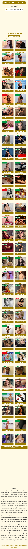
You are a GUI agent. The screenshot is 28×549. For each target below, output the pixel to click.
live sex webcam (8, 362)
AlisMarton (7, 351)
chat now (20, 430)
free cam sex (20, 403)
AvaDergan (20, 269)
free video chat (20, 321)
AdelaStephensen (20, 38)
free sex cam (7, 253)
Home (7, 9)
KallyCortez (7, 79)
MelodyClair (20, 215)
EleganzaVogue (20, 134)
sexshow (7, 63)
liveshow (7, 118)
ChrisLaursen (20, 365)
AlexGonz (7, 120)
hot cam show (20, 90)
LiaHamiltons (8, 201)
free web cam (7, 240)
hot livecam (20, 118)
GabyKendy (7, 52)
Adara (20, 392)
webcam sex (8, 281)
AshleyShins (8, 337)
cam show (20, 362)
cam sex (20, 376)
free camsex (20, 199)
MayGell (20, 432)
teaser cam (7, 77)
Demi (7, 419)
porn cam (7, 90)
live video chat (20, 50)
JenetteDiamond (7, 93)
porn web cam (20, 131)
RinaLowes (20, 174)
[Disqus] (14, 468)
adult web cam (20, 63)
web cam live (7, 294)
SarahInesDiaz (20, 93)
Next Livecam (10, 33)
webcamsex (7, 267)
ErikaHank (7, 324)
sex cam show (7, 172)
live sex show (20, 77)
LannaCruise (20, 324)
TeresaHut (20, 378)
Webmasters (14, 547)
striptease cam (7, 50)
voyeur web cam (20, 281)
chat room (7, 145)
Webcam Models (23, 545)
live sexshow (20, 253)
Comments (18, 33)
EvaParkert (20, 188)
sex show (20, 158)
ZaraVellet (7, 215)
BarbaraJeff (7, 134)
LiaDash (7, 147)
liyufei (7, 38)
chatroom (20, 240)
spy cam (8, 416)
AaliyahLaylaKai (7, 188)
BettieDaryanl (20, 229)
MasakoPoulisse (20, 337)
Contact (7, 545)
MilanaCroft (20, 256)
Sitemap (3, 545)
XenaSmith (7, 378)
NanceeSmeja (7, 161)
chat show (7, 321)
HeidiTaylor (7, 283)
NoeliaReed (20, 79)
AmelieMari (20, 310)
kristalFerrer (20, 161)
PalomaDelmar (7, 174)
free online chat (20, 389)
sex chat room (20, 104)
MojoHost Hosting (14, 545)
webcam (8, 158)
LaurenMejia (20, 147)
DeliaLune (20, 297)
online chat (7, 430)
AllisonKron (7, 310)
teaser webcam (7, 403)
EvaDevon (20, 66)
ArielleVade (20, 242)
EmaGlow (20, 201)
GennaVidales (20, 419)
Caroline (20, 283)
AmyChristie (20, 106)
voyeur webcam (20, 308)
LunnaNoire (7, 432)
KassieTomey (7, 392)
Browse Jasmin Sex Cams (16, 9)
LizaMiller (7, 269)
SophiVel (7, 106)
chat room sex (7, 104)
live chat (20, 145)
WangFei (20, 351)
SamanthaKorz (7, 66)
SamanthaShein (20, 52)
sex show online (8, 213)
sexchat (7, 199)
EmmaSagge (7, 256)
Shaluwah (7, 365)
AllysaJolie (7, 405)
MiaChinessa (20, 120)
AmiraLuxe (20, 405)
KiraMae (7, 242)
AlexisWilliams (7, 229)
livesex (7, 131)
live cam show (20, 213)
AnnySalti (7, 297)
